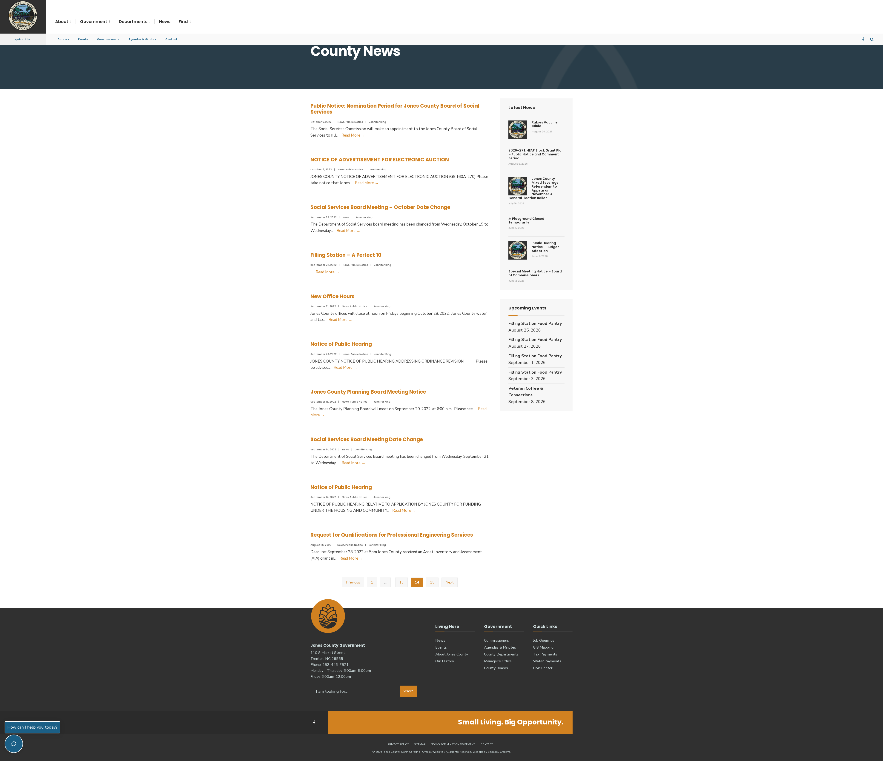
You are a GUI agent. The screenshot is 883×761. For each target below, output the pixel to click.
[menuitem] (65, 22)
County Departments (501, 654)
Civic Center (542, 668)
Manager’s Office (498, 661)
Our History (444, 661)
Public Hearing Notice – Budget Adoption (545, 247)
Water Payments (547, 661)
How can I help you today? (32, 727)
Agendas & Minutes (142, 39)
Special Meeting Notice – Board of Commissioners (535, 273)
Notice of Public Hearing (341, 344)
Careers (63, 39)
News (164, 21)
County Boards (496, 668)
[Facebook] (864, 39)
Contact (171, 39)
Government (93, 21)
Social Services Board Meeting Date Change (366, 439)
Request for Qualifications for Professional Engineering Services (391, 534)
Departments (133, 21)
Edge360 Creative (499, 752)
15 (432, 582)
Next (449, 582)
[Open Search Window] (872, 39)
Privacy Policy (398, 744)
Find (183, 21)
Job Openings (543, 640)
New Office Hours (332, 296)
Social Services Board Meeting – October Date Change (380, 207)
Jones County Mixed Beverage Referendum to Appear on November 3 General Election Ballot (533, 188)
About (61, 21)
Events (83, 39)
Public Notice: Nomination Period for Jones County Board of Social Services (394, 108)
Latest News (521, 107)
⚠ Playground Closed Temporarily (526, 220)
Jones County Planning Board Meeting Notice (368, 391)
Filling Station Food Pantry (535, 323)
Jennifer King (377, 122)
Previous (353, 582)
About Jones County (451, 654)
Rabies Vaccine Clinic (545, 124)
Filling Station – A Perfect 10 (345, 255)
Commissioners (108, 39)
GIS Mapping (543, 647)
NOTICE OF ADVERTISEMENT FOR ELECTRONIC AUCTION (379, 159)
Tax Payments (545, 654)
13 (401, 582)
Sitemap (419, 744)
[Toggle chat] (14, 744)
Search (408, 691)
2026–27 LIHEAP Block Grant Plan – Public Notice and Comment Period (536, 154)
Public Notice (354, 122)
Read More (353, 135)
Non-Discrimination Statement (453, 744)
